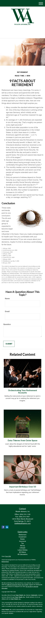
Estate (22, 539)
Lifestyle (22, 548)
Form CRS (8, 556)
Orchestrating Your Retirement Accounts (22, 391)
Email (7, 311)
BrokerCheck (5, 561)
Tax (22, 543)
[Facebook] (23, 29)
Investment (22, 537)
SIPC (36, 595)
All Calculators (22, 554)
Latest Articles (22, 550)
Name (7, 298)
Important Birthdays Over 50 (22, 486)
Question (7, 324)
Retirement (22, 534)
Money (22, 545)
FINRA (33, 595)
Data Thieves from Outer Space (22, 440)
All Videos (22, 552)
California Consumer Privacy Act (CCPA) (17, 584)
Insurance (22, 541)
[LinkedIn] (21, 29)
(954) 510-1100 (24, 34)
